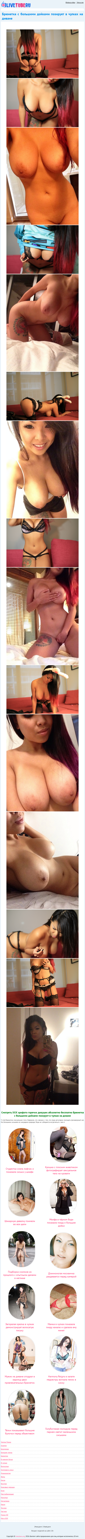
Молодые (4, 1498)
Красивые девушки (8, 1487)
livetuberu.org (20, 1536)
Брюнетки (4, 1456)
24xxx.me (80, 2)
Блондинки (5, 1449)
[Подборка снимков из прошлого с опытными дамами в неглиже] (22, 1267)
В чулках (4, 1463)
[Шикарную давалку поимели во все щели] (22, 1216)
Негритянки (5, 1501)
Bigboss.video (70, 2)
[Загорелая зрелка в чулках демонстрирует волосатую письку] (22, 1319)
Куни (2, 1491)
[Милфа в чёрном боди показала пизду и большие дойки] (63, 1215)
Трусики (4, 1508)
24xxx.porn (38, 1527)
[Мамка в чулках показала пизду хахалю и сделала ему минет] (63, 1319)
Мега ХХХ (4, 1518)
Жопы (3, 1477)
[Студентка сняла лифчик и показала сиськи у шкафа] (22, 1164)
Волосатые (5, 1466)
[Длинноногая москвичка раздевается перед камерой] (63, 1268)
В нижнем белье (7, 1459)
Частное (4, 1511)
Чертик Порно (6, 1442)
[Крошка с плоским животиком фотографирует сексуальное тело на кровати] (63, 1162)
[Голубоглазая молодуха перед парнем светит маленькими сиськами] (63, 1424)
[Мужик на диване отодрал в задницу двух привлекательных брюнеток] (22, 1372)
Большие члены (6, 1452)
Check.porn (47, 1527)
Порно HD (4, 1515)
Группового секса (7, 1470)
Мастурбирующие (7, 1494)
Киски (3, 1480)
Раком (3, 1504)
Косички (4, 1484)
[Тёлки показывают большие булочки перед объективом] (22, 1425)
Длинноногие (6, 1473)
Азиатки (4, 1446)
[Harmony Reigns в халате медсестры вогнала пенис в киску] (63, 1372)
